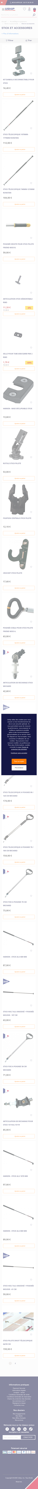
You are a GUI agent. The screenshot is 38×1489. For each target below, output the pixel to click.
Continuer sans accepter (19, 753)
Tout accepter (19, 761)
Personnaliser (19, 768)
